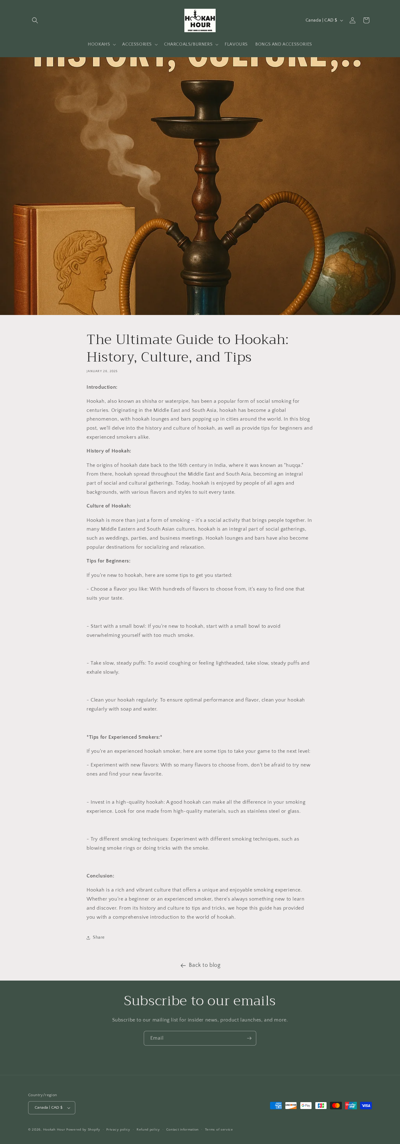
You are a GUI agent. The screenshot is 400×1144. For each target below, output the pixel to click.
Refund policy (148, 1130)
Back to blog (204, 965)
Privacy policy (118, 1130)
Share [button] (99, 937)
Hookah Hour (54, 1130)
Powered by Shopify (83, 1130)
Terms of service (219, 1130)
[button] (35, 20)
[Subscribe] (249, 1038)
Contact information (182, 1130)
